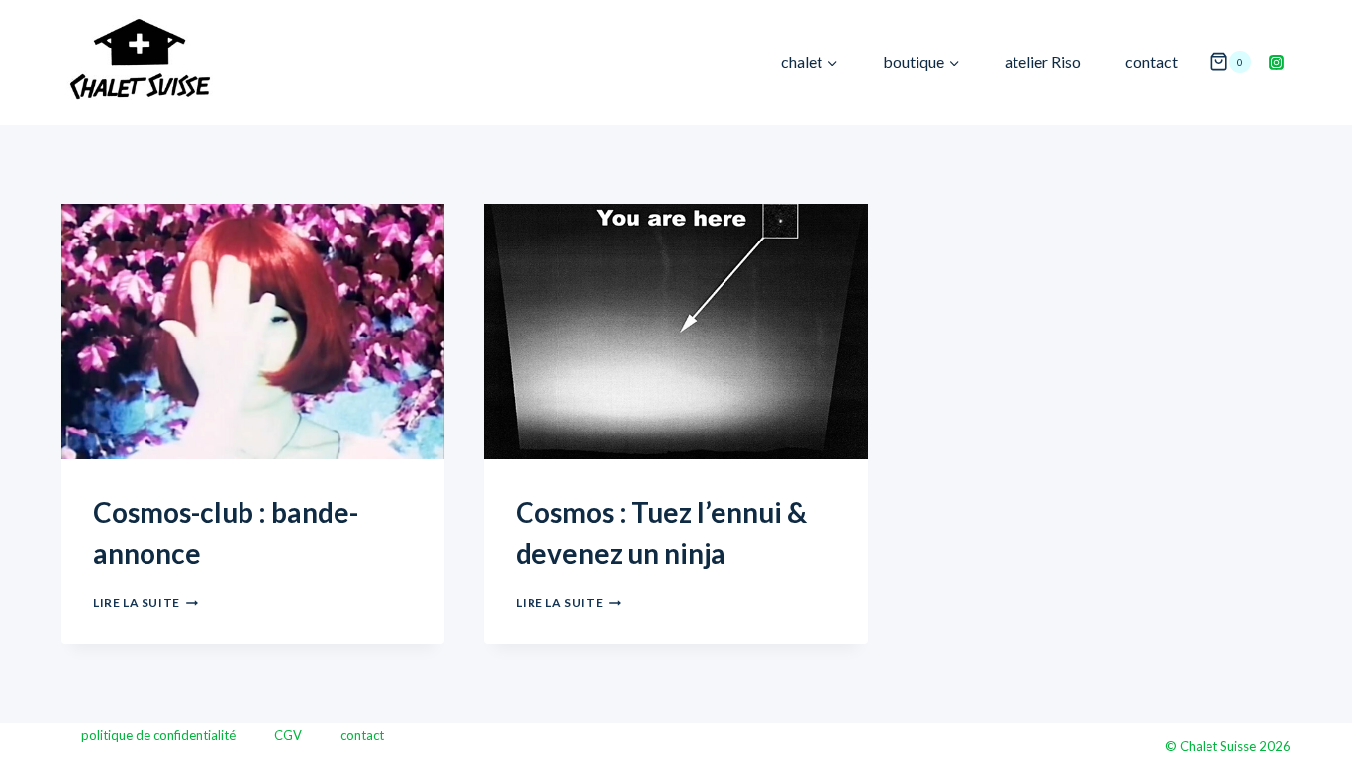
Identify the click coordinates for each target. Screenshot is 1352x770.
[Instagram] (1276, 62)
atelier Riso (1043, 61)
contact (1151, 61)
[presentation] (252, 331)
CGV (288, 735)
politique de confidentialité (158, 735)
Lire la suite (145, 602)
